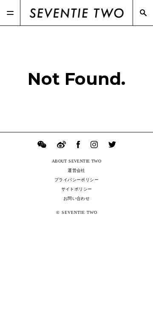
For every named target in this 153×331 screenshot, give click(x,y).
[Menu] (10, 12)
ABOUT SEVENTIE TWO (76, 161)
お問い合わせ (76, 198)
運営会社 (76, 170)
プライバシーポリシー (76, 179)
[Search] (143, 12)
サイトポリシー (76, 189)
